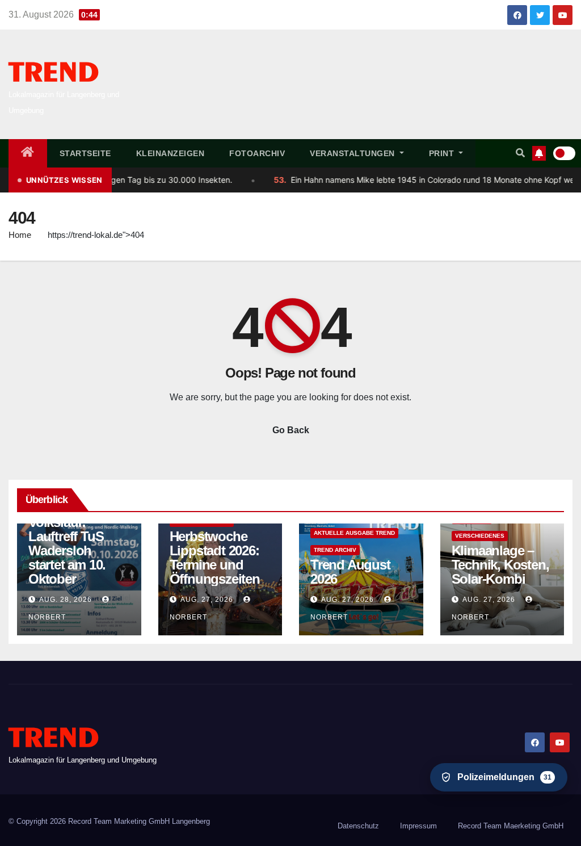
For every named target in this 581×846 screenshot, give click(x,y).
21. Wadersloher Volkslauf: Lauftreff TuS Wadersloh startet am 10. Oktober (75, 543)
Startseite (85, 153)
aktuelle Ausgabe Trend (354, 533)
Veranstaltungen (353, 153)
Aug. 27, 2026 (206, 600)
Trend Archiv (335, 550)
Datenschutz (358, 826)
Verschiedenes (479, 536)
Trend (54, 73)
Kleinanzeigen (170, 153)
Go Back (290, 430)
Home (20, 235)
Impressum (418, 826)
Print (443, 153)
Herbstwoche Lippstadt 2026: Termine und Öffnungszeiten (215, 558)
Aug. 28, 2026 (65, 600)
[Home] (28, 153)
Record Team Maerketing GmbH (510, 826)
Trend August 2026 (350, 572)
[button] (520, 153)
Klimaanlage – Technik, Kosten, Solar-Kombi (500, 565)
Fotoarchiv (257, 153)
